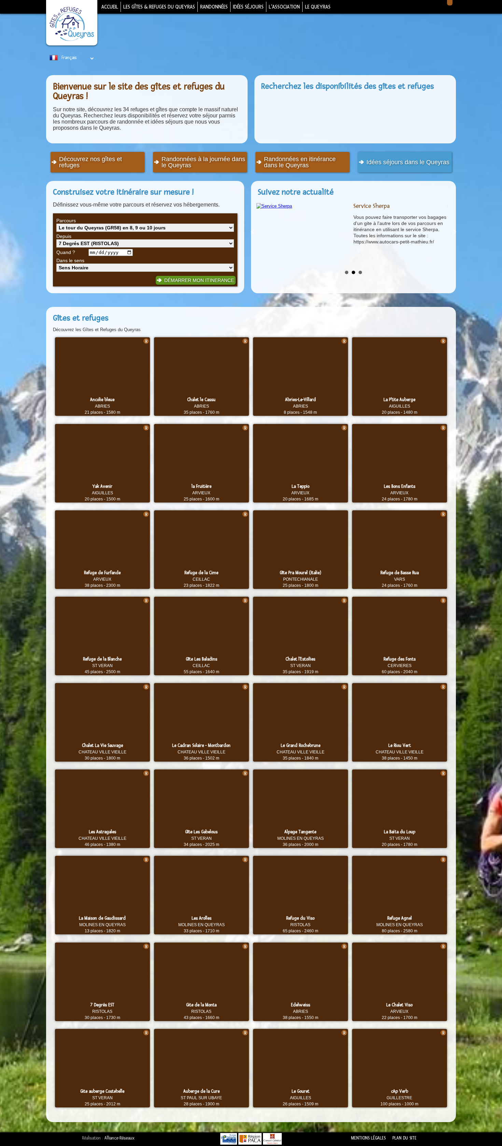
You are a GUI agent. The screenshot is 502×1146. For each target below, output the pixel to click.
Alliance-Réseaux (119, 1138)
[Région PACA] (250, 1139)
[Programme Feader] (228, 1139)
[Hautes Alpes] (272, 1139)
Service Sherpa (371, 206)
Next (453, 231)
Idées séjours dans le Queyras (407, 162)
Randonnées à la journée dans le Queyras (203, 162)
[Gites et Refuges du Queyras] (72, 24)
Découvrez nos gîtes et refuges (90, 162)
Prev (253, 231)
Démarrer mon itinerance (199, 280)
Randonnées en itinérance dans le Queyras (300, 162)
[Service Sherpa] (303, 206)
